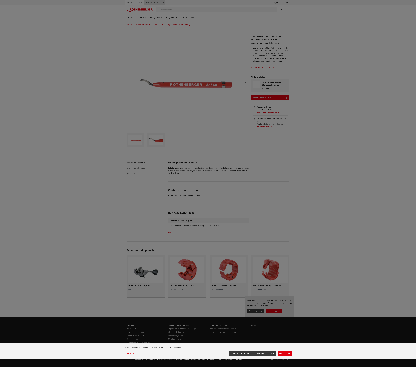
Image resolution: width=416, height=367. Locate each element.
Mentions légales (190, 360)
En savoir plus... (130, 353)
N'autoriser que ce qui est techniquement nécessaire (252, 353)
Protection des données (206, 360)
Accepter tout (284, 353)
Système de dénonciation (233, 360)
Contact (219, 360)
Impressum (177, 360)
